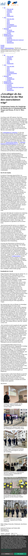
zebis (5, 17)
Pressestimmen (10, 24)
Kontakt (9, 27)
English (2, 45)
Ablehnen (7, 553)
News (8, 21)
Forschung (9, 12)
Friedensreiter (10, 16)
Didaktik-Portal (7, 34)
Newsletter (9, 41)
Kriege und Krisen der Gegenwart (15, 40)
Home (2, 48)
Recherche (9, 30)
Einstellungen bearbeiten (6, 551)
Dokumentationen (9, 48)
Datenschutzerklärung (6, 549)
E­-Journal (9, 37)
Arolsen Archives (16, 256)
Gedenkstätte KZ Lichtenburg (10, 132)
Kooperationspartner (12, 26)
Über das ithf (10, 9)
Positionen (9, 38)
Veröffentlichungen (8, 35)
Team (8, 13)
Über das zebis (10, 19)
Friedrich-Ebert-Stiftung (11, 142)
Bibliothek (6, 28)
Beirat (8, 14)
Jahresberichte (10, 42)
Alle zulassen (20, 553)
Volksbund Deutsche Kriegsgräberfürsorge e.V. (13, 143)
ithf (4, 7)
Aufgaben (9, 10)
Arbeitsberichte (10, 31)
